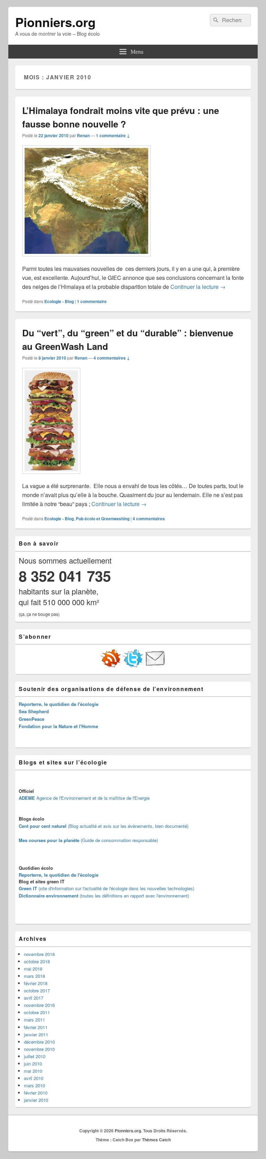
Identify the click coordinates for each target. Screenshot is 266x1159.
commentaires (149, 518)
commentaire (92, 301)
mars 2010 (34, 1085)
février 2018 (35, 983)
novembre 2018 (39, 954)
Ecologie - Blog (59, 301)
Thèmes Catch (156, 1139)
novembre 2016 (39, 1005)
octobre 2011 (37, 1012)
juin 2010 (33, 1063)
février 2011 (35, 1027)
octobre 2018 (37, 961)
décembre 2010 (39, 1041)
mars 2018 (34, 976)
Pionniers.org (55, 22)
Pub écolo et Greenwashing (103, 518)
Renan (83, 135)
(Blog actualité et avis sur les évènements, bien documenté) (103, 826)
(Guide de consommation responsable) (88, 840)
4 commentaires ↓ (112, 358)
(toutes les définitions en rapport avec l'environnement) (104, 895)
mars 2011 (34, 1019)
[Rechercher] (215, 20)
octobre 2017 (37, 990)
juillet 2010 (34, 1056)
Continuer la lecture (197, 287)
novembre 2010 (39, 1049)
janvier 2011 (36, 1034)
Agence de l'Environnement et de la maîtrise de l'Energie (84, 798)
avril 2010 (33, 1078)
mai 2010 (33, 1071)
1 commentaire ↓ (113, 135)
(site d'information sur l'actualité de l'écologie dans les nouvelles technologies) (106, 888)
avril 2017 (33, 997)
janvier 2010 (36, 1100)
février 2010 (35, 1092)
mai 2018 (33, 968)
